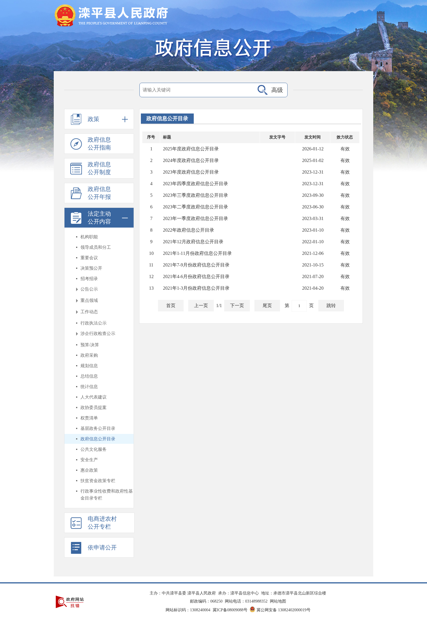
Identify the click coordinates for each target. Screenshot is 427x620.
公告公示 (89, 289)
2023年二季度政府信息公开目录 (195, 206)
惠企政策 (89, 470)
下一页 (237, 305)
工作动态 (89, 311)
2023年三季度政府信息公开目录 (195, 195)
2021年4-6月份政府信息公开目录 (196, 276)
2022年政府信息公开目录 (188, 230)
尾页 (267, 305)
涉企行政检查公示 (97, 333)
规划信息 (89, 365)
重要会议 (89, 257)
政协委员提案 (93, 407)
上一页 (201, 305)
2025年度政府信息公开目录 (191, 148)
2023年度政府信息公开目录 (191, 172)
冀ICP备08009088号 (230, 610)
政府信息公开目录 (97, 439)
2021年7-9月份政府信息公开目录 (196, 264)
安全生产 (89, 459)
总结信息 (89, 376)
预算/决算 (89, 345)
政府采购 (89, 355)
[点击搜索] (262, 90)
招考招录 (89, 278)
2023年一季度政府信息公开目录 (195, 218)
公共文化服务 (93, 449)
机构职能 (89, 237)
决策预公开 (91, 268)
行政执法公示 (93, 323)
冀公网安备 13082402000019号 (283, 610)
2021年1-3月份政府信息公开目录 (196, 288)
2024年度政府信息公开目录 (191, 160)
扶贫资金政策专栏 (97, 480)
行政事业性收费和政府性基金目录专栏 (106, 494)
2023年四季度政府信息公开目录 (195, 183)
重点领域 (89, 300)
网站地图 (278, 601)
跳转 (331, 305)
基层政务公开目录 (97, 428)
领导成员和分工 (95, 247)
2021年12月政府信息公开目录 (193, 241)
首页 (170, 305)
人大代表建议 (93, 397)
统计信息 (89, 386)
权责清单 (89, 418)
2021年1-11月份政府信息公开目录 (197, 253)
